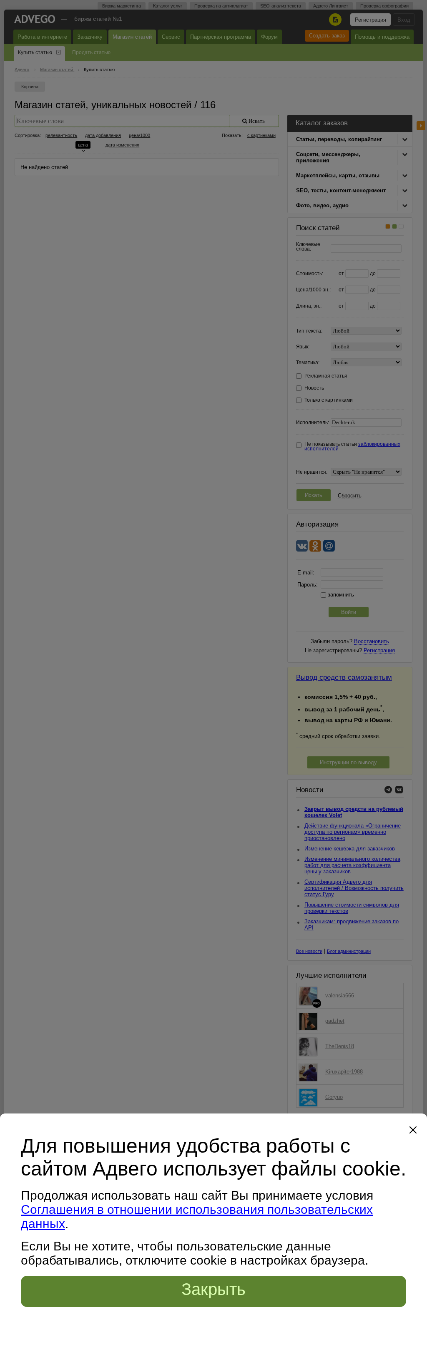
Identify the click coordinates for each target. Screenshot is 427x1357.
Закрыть (213, 1289)
